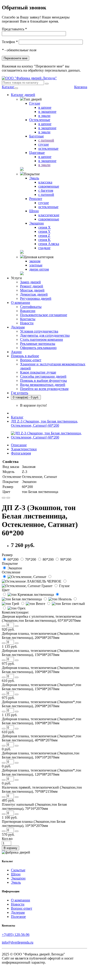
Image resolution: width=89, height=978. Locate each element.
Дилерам (18, 327)
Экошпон (18, 878)
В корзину (10, 848)
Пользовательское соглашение (43, 315)
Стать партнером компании (41, 339)
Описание (19, 445)
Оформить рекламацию (38, 348)
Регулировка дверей (35, 298)
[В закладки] (3, 497)
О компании (20, 302)
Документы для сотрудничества (45, 335)
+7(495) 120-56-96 (15, 935)
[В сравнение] (8, 497)
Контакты (27, 319)
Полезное (18, 917)
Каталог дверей (23, 95)
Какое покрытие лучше (38, 372)
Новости (27, 323)
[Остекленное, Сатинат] (24, 577)
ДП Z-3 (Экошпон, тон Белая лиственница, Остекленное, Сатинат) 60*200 (44, 423)
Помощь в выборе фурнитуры (43, 380)
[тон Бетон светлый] (65, 604)
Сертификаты (31, 307)
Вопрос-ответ (30, 360)
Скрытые (18, 870)
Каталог (8, 87)
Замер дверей (30, 282)
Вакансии (27, 311)
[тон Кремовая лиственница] (28, 594)
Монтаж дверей (32, 290)
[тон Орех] (14, 608)
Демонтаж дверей (34, 294)
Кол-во (7, 839)
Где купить (19, 393)
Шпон (16, 874)
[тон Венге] (33, 604)
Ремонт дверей (31, 286)
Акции (16, 352)
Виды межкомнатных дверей (42, 385)
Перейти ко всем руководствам (44, 389)
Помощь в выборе (25, 356)
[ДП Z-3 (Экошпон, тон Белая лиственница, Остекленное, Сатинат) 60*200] (49, 437)
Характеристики (24, 449)
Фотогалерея (21, 453)
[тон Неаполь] (58, 599)
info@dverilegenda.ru (17, 942)
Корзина (80, 87)
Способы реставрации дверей (43, 376)
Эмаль (16, 882)
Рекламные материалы (37, 344)
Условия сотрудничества (39, 331)
